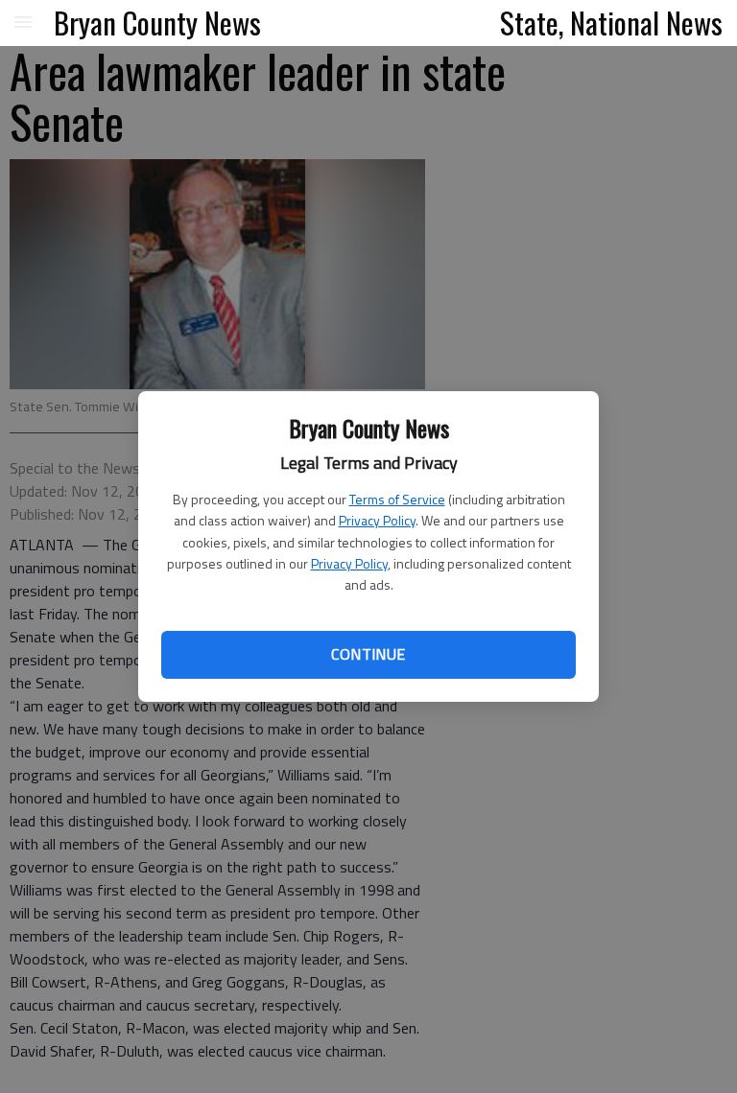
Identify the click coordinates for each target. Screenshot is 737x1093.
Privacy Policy (377, 520)
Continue (368, 653)
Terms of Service (397, 499)
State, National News (611, 22)
